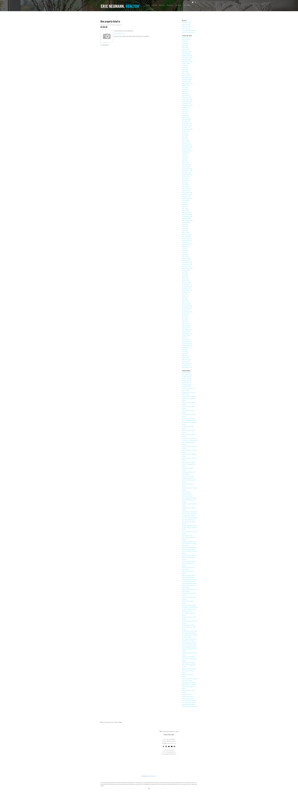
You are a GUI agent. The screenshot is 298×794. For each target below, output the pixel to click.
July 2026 (185, 41)
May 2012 (185, 353)
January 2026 (186, 53)
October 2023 (186, 103)
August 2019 (186, 200)
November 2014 (187, 308)
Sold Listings (186, 28)
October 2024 (186, 81)
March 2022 (185, 141)
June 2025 (185, 67)
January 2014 (186, 328)
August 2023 (186, 107)
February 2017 (186, 258)
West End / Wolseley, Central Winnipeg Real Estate (189, 659)
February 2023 (186, 119)
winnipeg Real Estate (189, 702)
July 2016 (184, 272)
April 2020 (185, 184)
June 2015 (185, 296)
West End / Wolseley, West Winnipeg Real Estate (188, 665)
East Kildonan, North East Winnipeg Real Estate (188, 464)
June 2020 (185, 180)
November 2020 (187, 171)
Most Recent (186, 37)
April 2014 (185, 322)
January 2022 (186, 143)
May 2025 (185, 69)
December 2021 (187, 145)
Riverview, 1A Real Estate (190, 607)
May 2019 (185, 206)
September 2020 (187, 175)
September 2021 (187, 151)
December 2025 (187, 55)
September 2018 (187, 220)
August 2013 (186, 335)
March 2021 (185, 163)
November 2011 (187, 363)
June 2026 (185, 43)
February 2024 (186, 97)
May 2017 (185, 252)
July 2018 (185, 224)
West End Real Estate (189, 669)
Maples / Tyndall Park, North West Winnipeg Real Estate (189, 543)
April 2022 (185, 139)
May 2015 (185, 298)
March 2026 (185, 49)
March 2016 (185, 280)
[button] (163, 746)
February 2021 (186, 165)
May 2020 (185, 183)
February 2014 (186, 326)
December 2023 (187, 99)
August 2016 (186, 270)
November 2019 (187, 194)
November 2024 (187, 79)
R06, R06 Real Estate (188, 577)
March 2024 (186, 95)
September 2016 (187, 268)
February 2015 (186, 304)
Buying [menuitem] (169, 5)
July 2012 (184, 349)
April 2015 (185, 300)
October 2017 (186, 242)
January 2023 (186, 121)
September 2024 (187, 83)
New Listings (186, 24)
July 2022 (185, 133)
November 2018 (187, 216)
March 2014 (185, 324)
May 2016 (185, 276)
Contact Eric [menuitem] (150, 9)
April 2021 (185, 161)
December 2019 (187, 192)
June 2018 (185, 226)
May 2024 (185, 91)
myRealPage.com (152, 776)
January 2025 (186, 75)
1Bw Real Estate (187, 374)
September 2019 (187, 198)
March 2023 (185, 117)
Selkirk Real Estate (188, 625)
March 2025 (185, 73)
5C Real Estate (186, 384)
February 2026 (186, 51)
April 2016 (185, 278)
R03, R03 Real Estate (188, 575)
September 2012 (187, 345)
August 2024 (186, 85)
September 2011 (187, 367)
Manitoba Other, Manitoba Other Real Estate (189, 537)
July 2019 (184, 202)
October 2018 (186, 218)
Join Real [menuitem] (187, 5)
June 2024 (185, 89)
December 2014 (187, 306)
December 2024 (187, 77)
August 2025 (186, 63)
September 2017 (187, 244)
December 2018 (187, 214)
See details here (119, 33)
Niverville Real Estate (188, 549)
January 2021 (186, 167)
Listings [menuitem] (154, 5)
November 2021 (187, 147)
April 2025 (185, 71)
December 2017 (187, 238)
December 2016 (187, 262)
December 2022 (187, 123)
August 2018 (186, 222)
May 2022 (185, 137)
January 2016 (186, 284)
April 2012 (185, 355)
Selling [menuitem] (177, 5)
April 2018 (185, 230)
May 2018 (185, 228)
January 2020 (186, 190)
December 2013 (187, 330)
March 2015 (185, 302)
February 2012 (186, 359)
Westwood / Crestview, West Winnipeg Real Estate (189, 686)
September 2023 (187, 105)
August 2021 (186, 153)
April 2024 (185, 93)
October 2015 (186, 288)
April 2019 (185, 208)
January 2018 (186, 236)
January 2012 (186, 361)
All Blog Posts (186, 22)
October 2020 (186, 173)
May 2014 (185, 320)
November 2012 (187, 343)
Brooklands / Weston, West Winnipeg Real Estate (189, 398)
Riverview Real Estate (189, 605)
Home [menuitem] (148, 5)
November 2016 (187, 264)
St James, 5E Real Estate (189, 635)
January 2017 (186, 260)
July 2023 (185, 109)
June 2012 (185, 351)
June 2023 (185, 111)
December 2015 (187, 286)
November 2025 (187, 57)
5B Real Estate (186, 382)
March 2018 (185, 232)
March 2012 (185, 357)
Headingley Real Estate (189, 525)
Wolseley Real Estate (188, 704)
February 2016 (186, 282)
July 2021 (184, 155)
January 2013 (186, 339)
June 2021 (185, 157)
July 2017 (184, 248)
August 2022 (186, 131)
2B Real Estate (186, 378)
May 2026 (185, 45)
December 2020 (187, 169)
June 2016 (185, 274)
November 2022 (187, 125)
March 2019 (185, 210)
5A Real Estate (186, 380)
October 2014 (186, 310)
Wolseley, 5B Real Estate (189, 706)
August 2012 (186, 347)
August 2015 (186, 292)
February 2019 (186, 212)
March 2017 (185, 256)
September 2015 (187, 290)
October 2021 (186, 149)
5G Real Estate (186, 386)
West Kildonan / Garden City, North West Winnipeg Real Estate (189, 680)
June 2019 (185, 204)
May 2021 (185, 159)
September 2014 (187, 312)
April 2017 (185, 254)
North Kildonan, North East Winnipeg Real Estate (189, 557)
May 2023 (185, 113)
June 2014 (185, 318)
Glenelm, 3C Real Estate (189, 512)
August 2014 (186, 314)
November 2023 (187, 101)
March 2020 (186, 186)
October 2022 (186, 127)
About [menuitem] (161, 5)
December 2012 (187, 341)
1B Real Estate (186, 372)
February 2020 (186, 188)
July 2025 (185, 65)
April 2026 (185, 47)
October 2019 (186, 196)
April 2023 (185, 115)
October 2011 (186, 365)
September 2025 (187, 61)
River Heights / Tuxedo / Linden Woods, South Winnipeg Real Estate (189, 581)
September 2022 (187, 129)
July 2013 (184, 337)
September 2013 (187, 334)
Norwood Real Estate (189, 561)
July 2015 (184, 294)
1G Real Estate (186, 376)
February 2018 (186, 234)
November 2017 (187, 240)
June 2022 (185, 135)
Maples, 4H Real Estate (189, 547)
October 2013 (186, 331)
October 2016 (186, 266)
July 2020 (185, 179)
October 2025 (186, 59)
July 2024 (185, 87)
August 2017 (186, 246)
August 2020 (186, 177)
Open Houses (186, 26)
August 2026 (186, 39)
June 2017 (185, 250)
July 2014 (185, 316)
